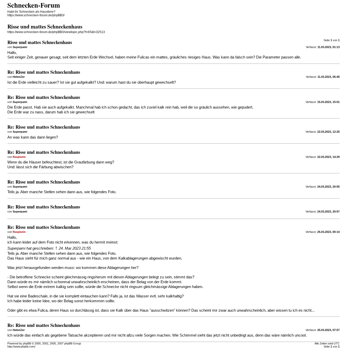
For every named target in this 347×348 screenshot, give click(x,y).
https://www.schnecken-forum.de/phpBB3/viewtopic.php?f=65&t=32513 (56, 32)
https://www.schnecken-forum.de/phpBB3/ (36, 15)
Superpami (16, 248)
